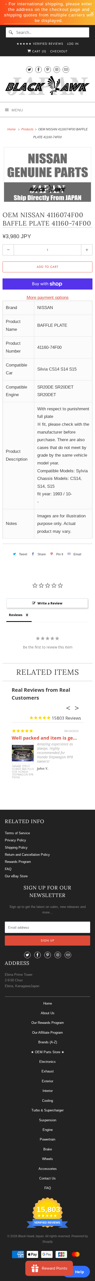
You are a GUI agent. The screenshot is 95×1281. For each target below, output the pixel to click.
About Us (47, 1013)
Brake (47, 1149)
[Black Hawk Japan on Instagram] (56, 69)
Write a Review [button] (49, 603)
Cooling (47, 1101)
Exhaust (48, 1071)
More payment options (48, 297)
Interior (48, 1091)
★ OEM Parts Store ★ (47, 1052)
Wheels (47, 1159)
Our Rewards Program (47, 1023)
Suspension (47, 1120)
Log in (73, 44)
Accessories (48, 1169)
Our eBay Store (16, 876)
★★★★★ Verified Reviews (39, 44)
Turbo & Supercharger (47, 1110)
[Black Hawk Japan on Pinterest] (47, 69)
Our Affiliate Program (47, 1032)
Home (47, 1003)
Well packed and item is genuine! (50, 738)
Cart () (38, 51)
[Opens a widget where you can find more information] (76, 1272)
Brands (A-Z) (47, 1042)
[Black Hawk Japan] (47, 86)
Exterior (47, 1081)
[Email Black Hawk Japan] (66, 69)
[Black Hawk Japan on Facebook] (38, 69)
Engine (48, 1130)
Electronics (47, 1062)
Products (27, 129)
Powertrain (47, 1139)
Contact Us (47, 1178)
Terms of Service (17, 833)
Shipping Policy (16, 847)
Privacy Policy (15, 840)
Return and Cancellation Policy (27, 855)
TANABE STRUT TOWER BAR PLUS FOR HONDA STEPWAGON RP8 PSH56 (23, 772)
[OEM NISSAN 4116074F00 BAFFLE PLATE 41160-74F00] (47, 174)
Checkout (59, 51)
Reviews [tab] (15, 615)
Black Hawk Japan (31, 1236)
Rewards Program (18, 862)
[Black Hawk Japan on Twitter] (29, 69)
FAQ (8, 869)
